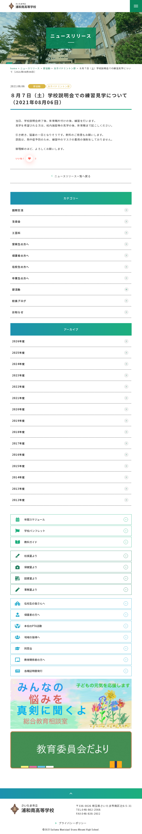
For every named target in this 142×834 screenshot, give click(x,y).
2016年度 (18, 454)
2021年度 (18, 398)
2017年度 (18, 443)
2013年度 (18, 488)
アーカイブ (71, 329)
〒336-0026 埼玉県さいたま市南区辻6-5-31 (104, 806)
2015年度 (18, 466)
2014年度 (18, 477)
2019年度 (18, 420)
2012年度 (18, 500)
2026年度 (18, 341)
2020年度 (18, 409)
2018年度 (18, 432)
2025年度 (18, 352)
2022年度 (18, 386)
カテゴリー (71, 198)
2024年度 (18, 364)
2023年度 (18, 375)
